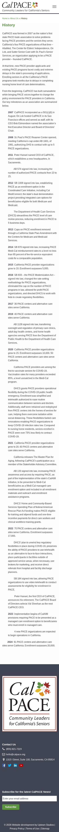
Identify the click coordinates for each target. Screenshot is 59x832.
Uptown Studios (46, 825)
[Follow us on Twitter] (9, 765)
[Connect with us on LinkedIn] (15, 765)
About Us (14, 18)
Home (5, 18)
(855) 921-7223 (14, 749)
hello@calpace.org (15, 754)
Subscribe (10, 807)
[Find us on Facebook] (4, 765)
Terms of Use (32, 828)
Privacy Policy (17, 828)
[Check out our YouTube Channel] (21, 765)
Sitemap (45, 828)
